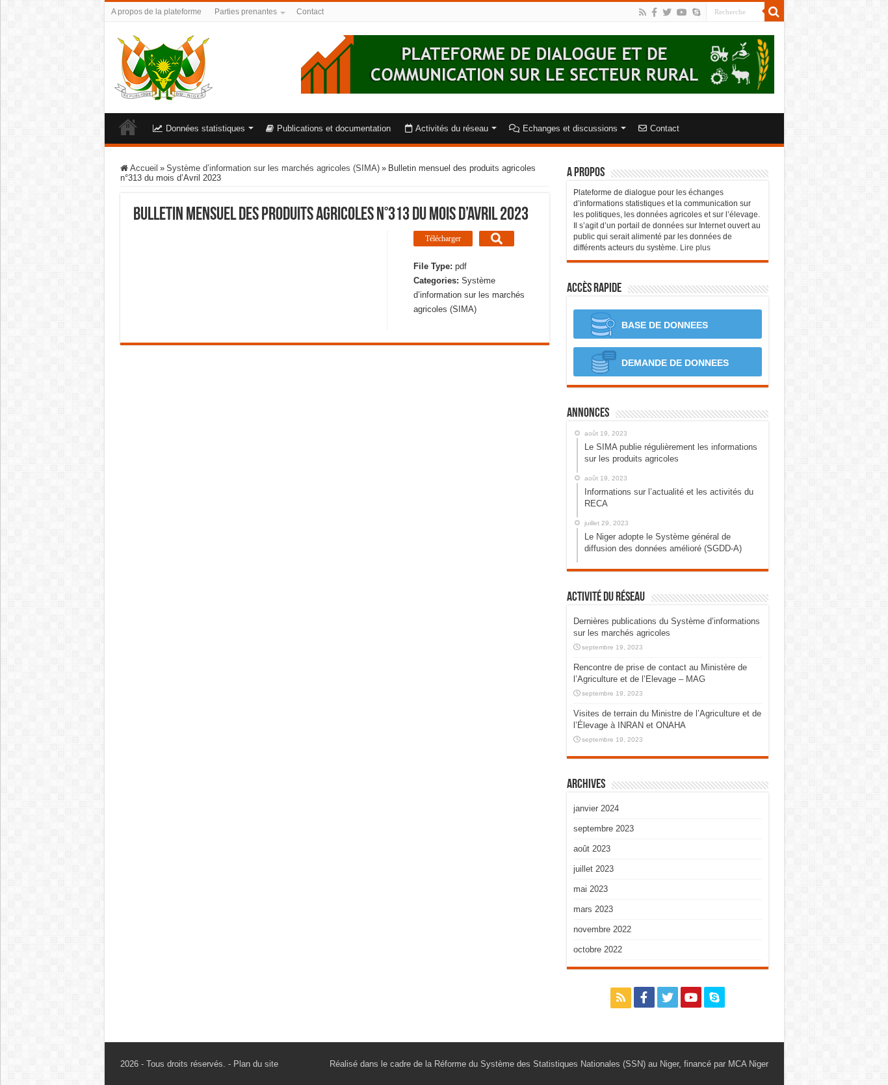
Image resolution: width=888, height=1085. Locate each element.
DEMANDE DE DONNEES (674, 363)
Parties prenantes (246, 11)
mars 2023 (593, 909)
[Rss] (642, 12)
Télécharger (443, 238)
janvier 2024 (596, 808)
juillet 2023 (593, 869)
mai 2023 (590, 889)
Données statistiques (205, 128)
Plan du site (255, 1064)
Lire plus (695, 247)
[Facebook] (654, 12)
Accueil (128, 126)
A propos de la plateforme (156, 11)
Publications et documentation (334, 128)
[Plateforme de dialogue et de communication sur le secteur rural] (163, 65)
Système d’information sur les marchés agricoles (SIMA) (273, 168)
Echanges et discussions (570, 128)
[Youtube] (681, 12)
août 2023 (591, 849)
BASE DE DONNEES (663, 325)
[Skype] (696, 12)
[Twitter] (667, 12)
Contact (310, 11)
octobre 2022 (597, 949)
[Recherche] (774, 11)
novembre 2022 (602, 929)
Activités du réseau (451, 128)
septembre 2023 (603, 828)
